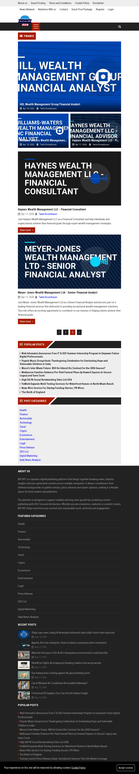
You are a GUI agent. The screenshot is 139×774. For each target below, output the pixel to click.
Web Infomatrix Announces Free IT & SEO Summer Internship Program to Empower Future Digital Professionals (69, 355)
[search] (119, 27)
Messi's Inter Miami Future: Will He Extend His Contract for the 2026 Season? (63, 368)
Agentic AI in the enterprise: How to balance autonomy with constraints (69, 642)
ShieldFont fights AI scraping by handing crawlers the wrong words (66, 663)
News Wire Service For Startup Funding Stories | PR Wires (53, 388)
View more (25, 230)
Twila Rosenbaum (48, 214)
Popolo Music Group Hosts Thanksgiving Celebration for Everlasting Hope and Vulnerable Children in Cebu (64, 362)
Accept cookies (126, 767)
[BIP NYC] (25, 20)
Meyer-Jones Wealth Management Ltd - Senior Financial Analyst (57, 292)
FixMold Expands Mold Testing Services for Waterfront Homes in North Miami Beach (68, 383)
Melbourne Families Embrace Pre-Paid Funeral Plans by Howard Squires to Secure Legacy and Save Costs (65, 374)
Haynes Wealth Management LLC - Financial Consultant (52, 209)
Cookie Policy (78, 767)
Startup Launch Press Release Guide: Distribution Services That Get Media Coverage (63, 758)
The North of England (33, 392)
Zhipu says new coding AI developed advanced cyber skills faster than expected (73, 632)
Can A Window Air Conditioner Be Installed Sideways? (59, 683)
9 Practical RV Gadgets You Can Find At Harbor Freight (59, 693)
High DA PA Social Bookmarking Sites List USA (47, 379)
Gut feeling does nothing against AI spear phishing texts (60, 673)
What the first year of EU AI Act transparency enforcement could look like (69, 652)
